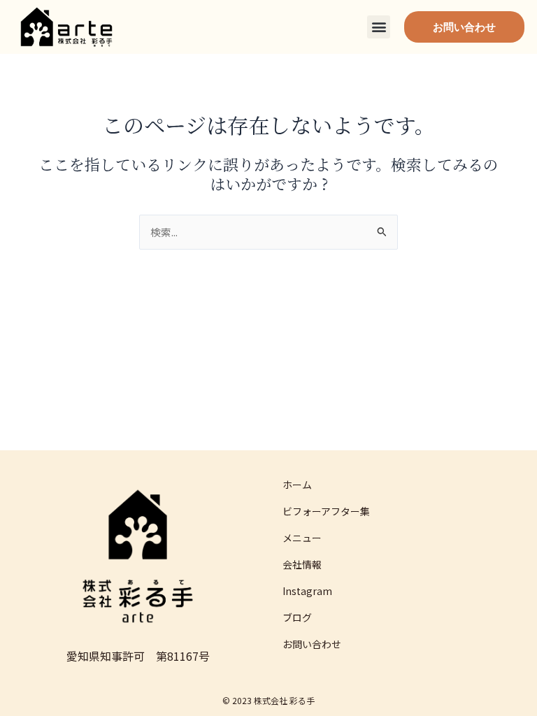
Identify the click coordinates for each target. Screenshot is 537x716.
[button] (378, 26)
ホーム (297, 485)
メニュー (302, 538)
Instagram (307, 591)
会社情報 (302, 564)
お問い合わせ (311, 644)
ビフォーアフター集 (326, 511)
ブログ (297, 617)
